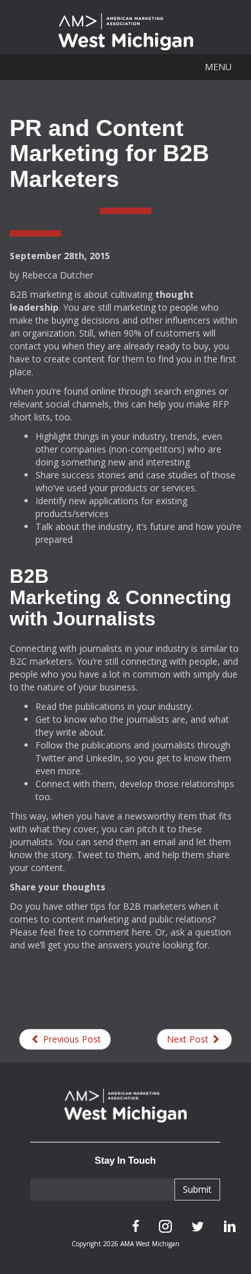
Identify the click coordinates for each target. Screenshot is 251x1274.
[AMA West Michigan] (125, 1112)
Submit (197, 1189)
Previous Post (71, 1039)
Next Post (189, 1039)
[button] (218, 67)
